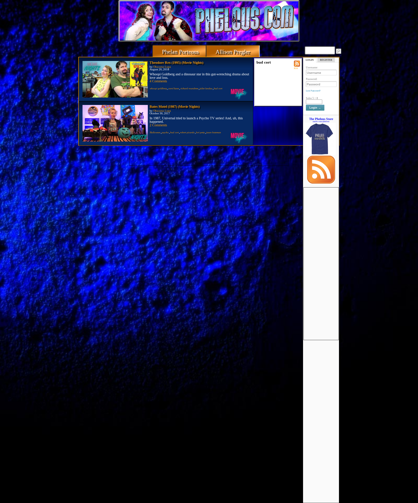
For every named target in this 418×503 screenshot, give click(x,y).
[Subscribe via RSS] (321, 182)
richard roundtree (189, 88)
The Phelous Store (321, 119)
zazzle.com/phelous (321, 121)
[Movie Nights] (239, 93)
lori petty (200, 132)
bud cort (218, 88)
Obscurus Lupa (162, 66)
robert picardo (187, 132)
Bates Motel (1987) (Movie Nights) (175, 106)
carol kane (173, 88)
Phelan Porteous (180, 52)
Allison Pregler (233, 52)
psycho (165, 132)
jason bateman (213, 132)
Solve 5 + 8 (312, 98)
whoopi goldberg (158, 88)
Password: (312, 79)
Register (326, 60)
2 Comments (158, 125)
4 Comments (158, 81)
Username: (312, 67)
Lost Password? (313, 90)
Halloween (155, 132)
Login (310, 60)
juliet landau (206, 88)
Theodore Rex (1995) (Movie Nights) (176, 62)
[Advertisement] (321, 252)
